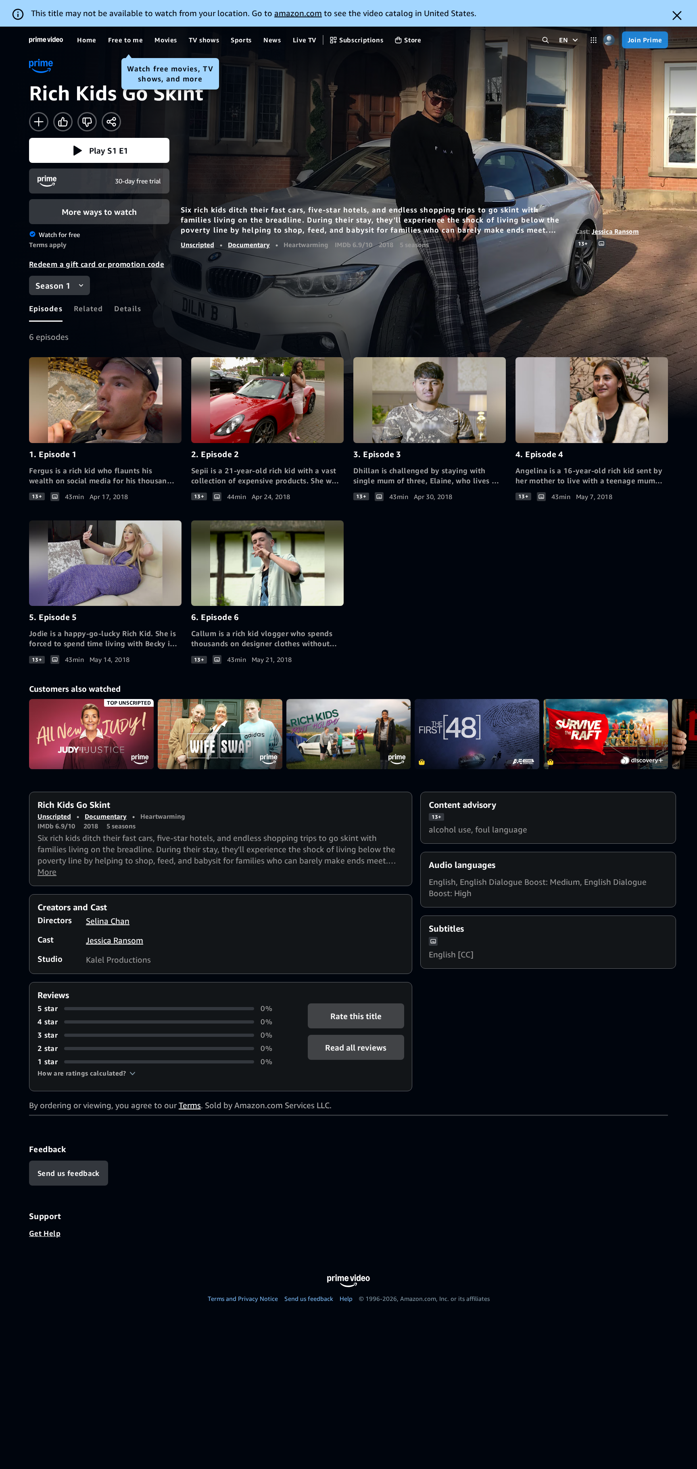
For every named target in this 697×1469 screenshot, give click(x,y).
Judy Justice (91, 734)
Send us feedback (308, 1298)
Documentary (249, 245)
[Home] (46, 40)
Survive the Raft (605, 734)
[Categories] (593, 40)
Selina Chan (107, 921)
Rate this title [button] (356, 1016)
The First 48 (477, 734)
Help (346, 1298)
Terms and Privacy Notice (243, 1298)
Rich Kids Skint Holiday (348, 734)
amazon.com (298, 13)
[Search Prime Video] (545, 40)
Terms (190, 1105)
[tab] (46, 308)
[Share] (111, 121)
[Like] (63, 121)
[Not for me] (87, 121)
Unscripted (197, 245)
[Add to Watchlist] (38, 121)
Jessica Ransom (615, 231)
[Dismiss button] (677, 15)
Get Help (45, 1233)
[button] (99, 150)
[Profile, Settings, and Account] (609, 40)
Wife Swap (220, 734)
